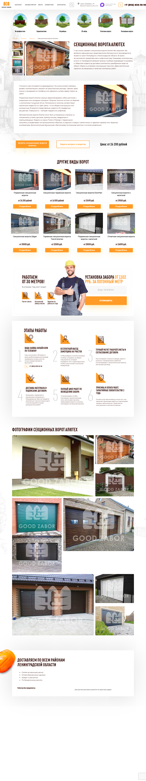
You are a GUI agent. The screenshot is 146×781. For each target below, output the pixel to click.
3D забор (84, 31)
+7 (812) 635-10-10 (135, 4)
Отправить (105, 300)
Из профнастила (20, 31)
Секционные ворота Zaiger (25, 237)
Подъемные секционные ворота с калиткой (89, 238)
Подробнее (25, 206)
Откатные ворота (105, 31)
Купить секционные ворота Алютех (32, 144)
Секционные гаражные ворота (57, 193)
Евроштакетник (41, 31)
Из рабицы (62, 31)
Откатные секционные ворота (121, 237)
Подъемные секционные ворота (25, 194)
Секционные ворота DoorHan (89, 193)
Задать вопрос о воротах (73, 144)
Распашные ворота (127, 31)
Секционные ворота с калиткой (121, 194)
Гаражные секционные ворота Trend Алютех (57, 238)
